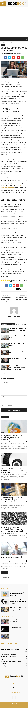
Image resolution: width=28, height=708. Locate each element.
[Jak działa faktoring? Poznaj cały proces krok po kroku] (5, 330)
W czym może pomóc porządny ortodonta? (21, 298)
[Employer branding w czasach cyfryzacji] (14, 548)
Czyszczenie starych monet (17, 358)
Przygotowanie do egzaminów (8, 659)
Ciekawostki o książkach (16, 627)
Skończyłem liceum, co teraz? (17, 619)
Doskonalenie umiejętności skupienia (10, 649)
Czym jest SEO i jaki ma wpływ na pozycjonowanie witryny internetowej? (17, 367)
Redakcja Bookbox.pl (8, 53)
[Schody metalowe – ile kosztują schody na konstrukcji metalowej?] (14, 459)
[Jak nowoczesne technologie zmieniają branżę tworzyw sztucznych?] (14, 426)
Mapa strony (14, 703)
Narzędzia (3, 524)
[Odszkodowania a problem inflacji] (5, 345)
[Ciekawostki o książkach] (5, 629)
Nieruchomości (4, 465)
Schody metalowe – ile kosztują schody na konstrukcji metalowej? (13, 469)
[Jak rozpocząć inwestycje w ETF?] (5, 352)
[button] (26, 39)
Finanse (2, 45)
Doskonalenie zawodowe (7, 647)
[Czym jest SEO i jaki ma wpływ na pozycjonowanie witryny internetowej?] (5, 367)
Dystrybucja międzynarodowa (8, 654)
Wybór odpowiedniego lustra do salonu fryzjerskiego (6, 299)
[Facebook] (14, 697)
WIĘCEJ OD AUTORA (21, 324)
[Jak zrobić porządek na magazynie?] (5, 636)
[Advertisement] (14, 22)
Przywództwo (4, 651)
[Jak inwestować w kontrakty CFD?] (5, 337)
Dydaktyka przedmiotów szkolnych (9, 656)
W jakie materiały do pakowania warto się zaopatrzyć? (12, 499)
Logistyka (3, 495)
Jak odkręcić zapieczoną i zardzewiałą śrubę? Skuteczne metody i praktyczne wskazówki (12, 529)
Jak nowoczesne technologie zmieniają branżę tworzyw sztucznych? (11, 437)
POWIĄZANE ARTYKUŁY (8, 324)
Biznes (2, 432)
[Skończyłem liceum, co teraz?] (5, 621)
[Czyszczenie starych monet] (5, 360)
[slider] (5, 280)
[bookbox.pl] (14, 3)
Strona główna (4, 42)
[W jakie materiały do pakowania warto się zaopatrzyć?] (14, 489)
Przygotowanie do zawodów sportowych (11, 661)
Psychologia (4, 666)
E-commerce (4, 663)
